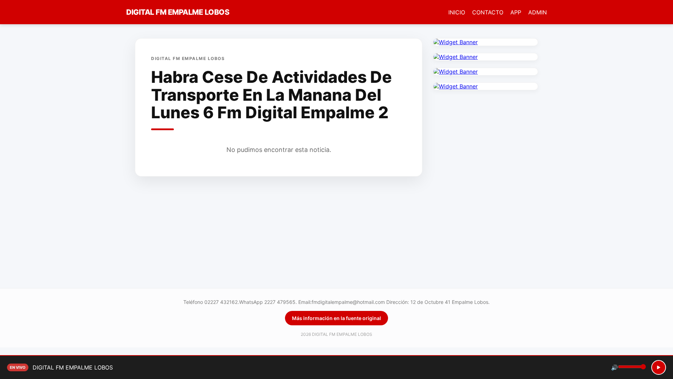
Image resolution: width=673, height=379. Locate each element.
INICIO (456, 12)
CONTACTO (487, 12)
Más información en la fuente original (336, 318)
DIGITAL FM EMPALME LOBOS (177, 12)
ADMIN (537, 12)
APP (515, 12)
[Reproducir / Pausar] (658, 367)
